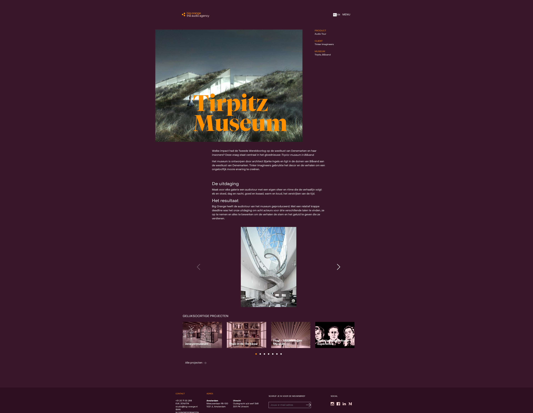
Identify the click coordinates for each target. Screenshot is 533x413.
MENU (346, 15)
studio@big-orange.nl (187, 407)
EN (338, 15)
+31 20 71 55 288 (184, 401)
